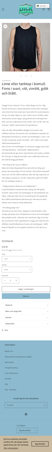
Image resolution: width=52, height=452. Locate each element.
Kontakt (8, 379)
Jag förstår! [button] (40, 444)
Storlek (4, 265)
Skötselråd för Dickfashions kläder (18, 357)
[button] (3, 9)
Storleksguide (7, 241)
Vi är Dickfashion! (11, 373)
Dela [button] (6, 330)
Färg (3, 254)
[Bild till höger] (31, 76)
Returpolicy (9, 362)
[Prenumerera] (44, 405)
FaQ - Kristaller (11, 390)
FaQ (6, 384)
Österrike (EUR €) (25, 430)
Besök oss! (9, 351)
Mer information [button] (11, 448)
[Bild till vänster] (20, 76)
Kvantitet (5, 276)
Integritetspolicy (11, 368)
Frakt (9, 250)
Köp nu (26, 296)
